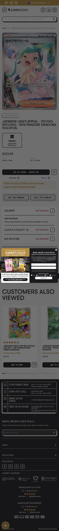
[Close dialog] (56, 250)
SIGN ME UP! (43, 278)
